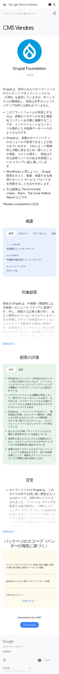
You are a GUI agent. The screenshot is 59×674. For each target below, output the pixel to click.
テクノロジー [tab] (40, 233)
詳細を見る (28, 601)
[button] (17, 668)
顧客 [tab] (11, 233)
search (54, 4)
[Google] (8, 641)
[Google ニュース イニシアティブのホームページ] (23, 4)
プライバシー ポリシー (13, 646)
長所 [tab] (11, 369)
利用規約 (7, 651)
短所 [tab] (20, 369)
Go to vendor (29, 625)
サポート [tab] (23, 233)
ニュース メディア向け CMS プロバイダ (20, 14)
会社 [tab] (54, 233)
